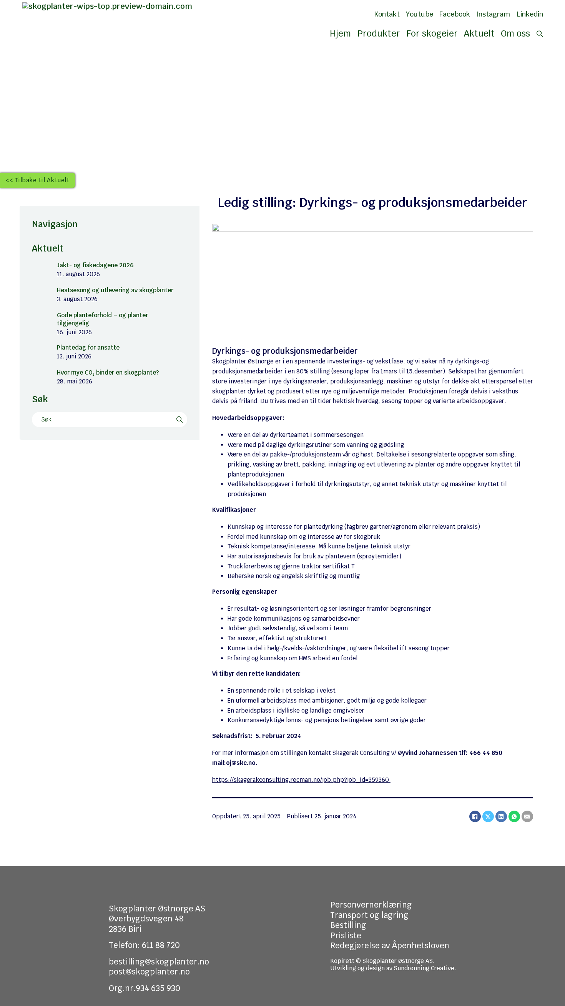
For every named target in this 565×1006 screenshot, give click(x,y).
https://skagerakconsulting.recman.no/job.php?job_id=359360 (301, 779)
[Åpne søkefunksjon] (540, 34)
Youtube (419, 14)
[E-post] (527, 816)
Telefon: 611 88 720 (144, 945)
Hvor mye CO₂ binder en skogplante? (108, 372)
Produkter (378, 33)
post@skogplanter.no (149, 972)
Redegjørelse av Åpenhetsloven (389, 946)
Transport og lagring (369, 915)
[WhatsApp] (514, 816)
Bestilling (348, 925)
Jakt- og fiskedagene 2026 (95, 265)
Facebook (454, 14)
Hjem (340, 33)
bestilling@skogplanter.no (159, 962)
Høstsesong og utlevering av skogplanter (115, 290)
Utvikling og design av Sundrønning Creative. (393, 968)
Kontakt (387, 14)
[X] (488, 816)
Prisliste (345, 936)
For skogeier (432, 33)
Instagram (493, 14)
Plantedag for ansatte (88, 347)
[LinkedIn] (501, 816)
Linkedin (530, 14)
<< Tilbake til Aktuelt (37, 180)
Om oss (515, 33)
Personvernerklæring (371, 905)
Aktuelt (479, 33)
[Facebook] (475, 816)
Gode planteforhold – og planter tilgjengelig (102, 319)
